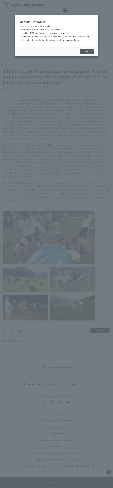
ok (86, 51)
